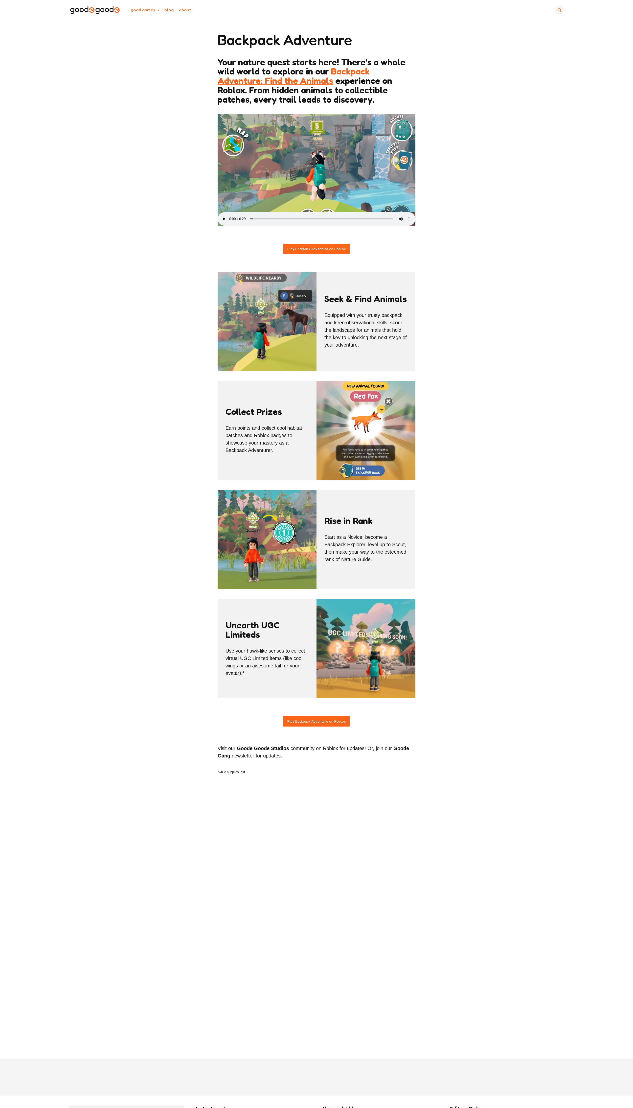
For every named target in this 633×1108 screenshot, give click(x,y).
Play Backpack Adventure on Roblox (316, 249)
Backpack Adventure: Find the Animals (294, 76)
